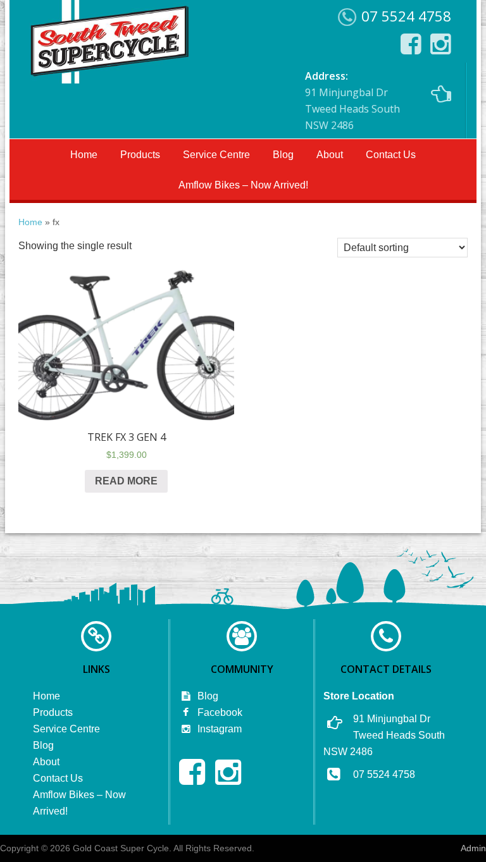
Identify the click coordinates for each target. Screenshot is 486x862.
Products (140, 154)
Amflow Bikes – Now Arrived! (243, 185)
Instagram (218, 728)
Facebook (218, 712)
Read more (126, 481)
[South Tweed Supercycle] (109, 80)
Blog (283, 154)
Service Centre (216, 154)
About (329, 154)
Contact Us (391, 154)
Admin (473, 848)
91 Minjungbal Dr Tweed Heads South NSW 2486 (352, 100)
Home (83, 154)
